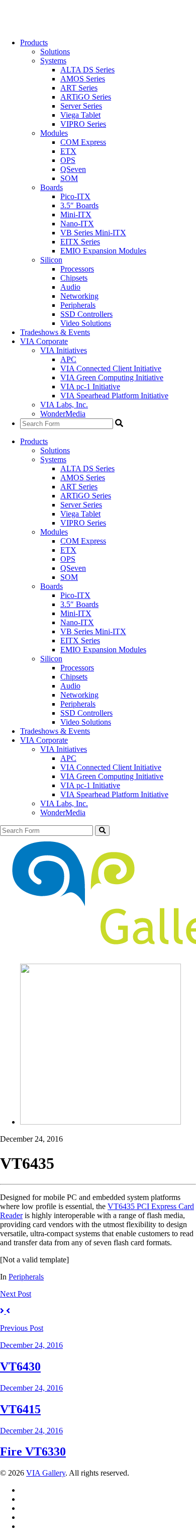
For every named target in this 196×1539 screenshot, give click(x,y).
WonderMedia (62, 413)
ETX (68, 151)
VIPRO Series (83, 124)
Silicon (51, 259)
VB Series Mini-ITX (93, 232)
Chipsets (73, 278)
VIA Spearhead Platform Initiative (114, 395)
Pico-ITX (75, 196)
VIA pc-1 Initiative (90, 386)
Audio (70, 287)
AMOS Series (82, 78)
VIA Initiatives (63, 350)
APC (68, 359)
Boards (51, 187)
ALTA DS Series (87, 69)
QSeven (73, 169)
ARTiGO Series (85, 97)
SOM (69, 178)
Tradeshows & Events (55, 332)
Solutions (55, 51)
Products (34, 42)
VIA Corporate (44, 341)
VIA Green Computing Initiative (111, 377)
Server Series (81, 106)
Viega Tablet (80, 115)
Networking (79, 296)
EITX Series (80, 241)
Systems (53, 60)
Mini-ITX (75, 214)
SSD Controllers (86, 314)
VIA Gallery (45, 1473)
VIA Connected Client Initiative (110, 368)
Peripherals (77, 305)
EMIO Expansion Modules (103, 250)
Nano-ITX (77, 223)
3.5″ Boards (79, 205)
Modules (54, 133)
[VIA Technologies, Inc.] (30, 25)
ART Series (78, 87)
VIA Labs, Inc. (64, 404)
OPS (67, 160)
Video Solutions (85, 323)
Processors (77, 269)
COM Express (83, 142)
